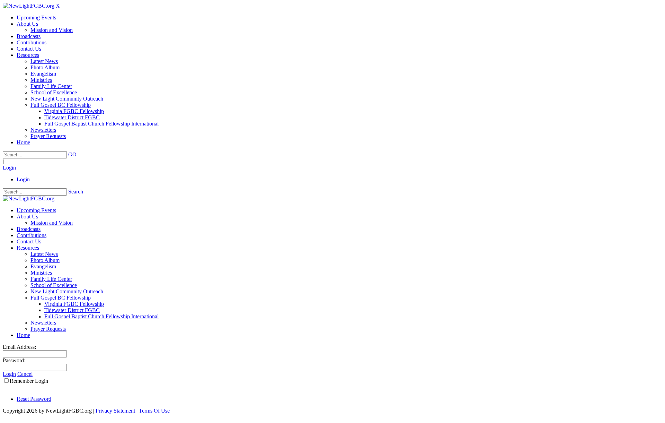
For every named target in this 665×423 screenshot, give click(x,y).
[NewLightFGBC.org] (28, 6)
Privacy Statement (115, 411)
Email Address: (19, 347)
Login (9, 168)
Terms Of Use (154, 411)
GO (72, 154)
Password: (14, 360)
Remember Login (29, 381)
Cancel (25, 374)
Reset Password (34, 399)
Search (75, 192)
